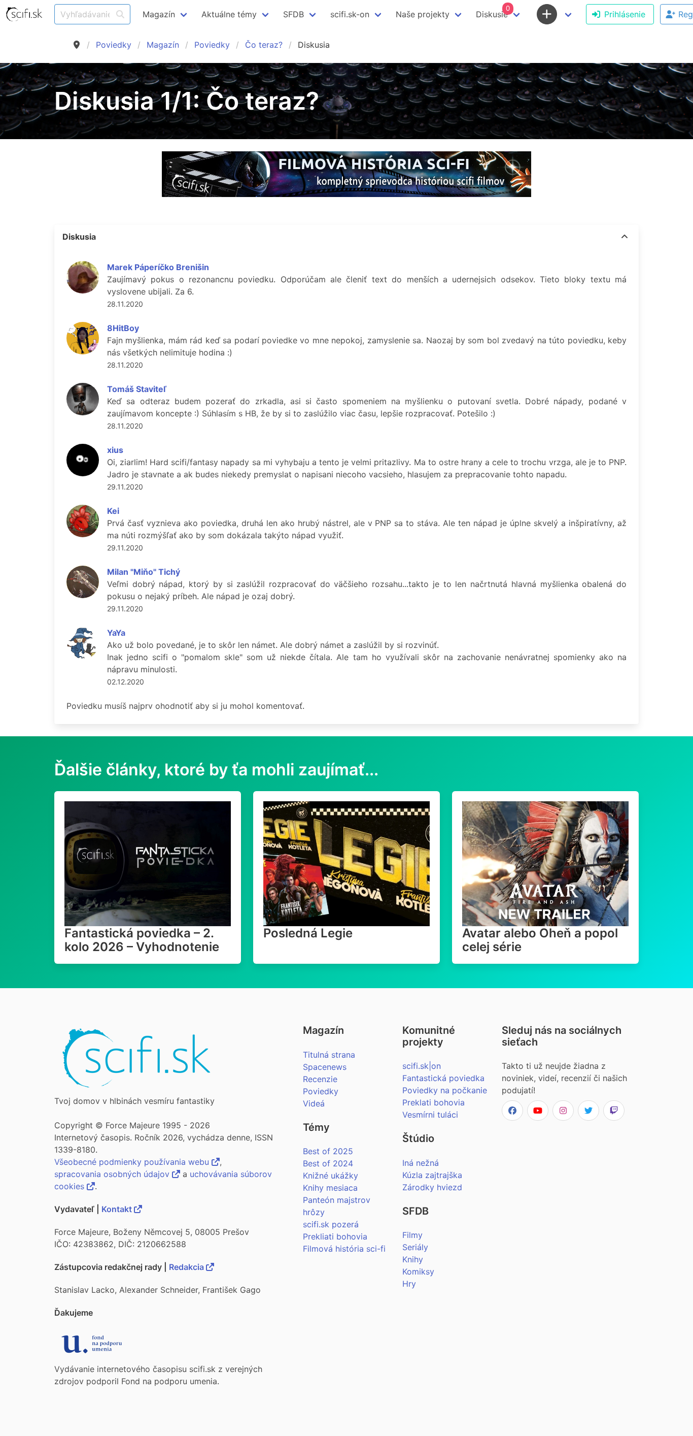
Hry (409, 1284)
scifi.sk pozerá (331, 1224)
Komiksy (418, 1271)
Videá (314, 1103)
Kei (113, 511)
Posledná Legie (308, 933)
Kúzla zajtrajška (432, 1175)
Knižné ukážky (330, 1175)
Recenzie (320, 1079)
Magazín (163, 45)
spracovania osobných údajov (113, 1174)
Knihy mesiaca (330, 1188)
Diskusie (493, 11)
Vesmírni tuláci (430, 1114)
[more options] (624, 236)
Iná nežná (420, 1163)
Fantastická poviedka (443, 1078)
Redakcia (187, 1267)
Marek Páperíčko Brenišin (158, 267)
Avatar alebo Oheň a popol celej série (540, 940)
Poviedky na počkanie (444, 1090)
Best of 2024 (328, 1163)
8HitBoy (123, 328)
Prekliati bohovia (335, 1236)
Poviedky (113, 45)
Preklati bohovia (433, 1102)
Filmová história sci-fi (344, 1249)
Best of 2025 (328, 1151)
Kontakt (117, 1209)
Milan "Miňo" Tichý (143, 572)
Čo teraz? (264, 45)
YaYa (116, 633)
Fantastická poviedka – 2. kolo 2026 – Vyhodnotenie (141, 940)
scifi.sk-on (349, 14)
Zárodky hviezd (432, 1187)
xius (115, 450)
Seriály (415, 1247)
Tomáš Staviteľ (136, 389)
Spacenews (324, 1067)
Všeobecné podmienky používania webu (133, 1162)
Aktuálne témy (229, 14)
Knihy (412, 1259)
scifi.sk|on (421, 1066)
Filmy (412, 1235)
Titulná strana (329, 1055)
